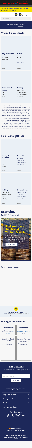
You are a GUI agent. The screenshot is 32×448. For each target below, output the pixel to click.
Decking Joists (20, 96)
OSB (3, 92)
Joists (3, 62)
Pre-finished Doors (21, 196)
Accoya (3, 64)
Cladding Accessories (6, 196)
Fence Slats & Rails (21, 60)
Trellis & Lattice (5, 162)
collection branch (24, 8)
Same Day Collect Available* (16, 24)
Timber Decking (20, 90)
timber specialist (10, 332)
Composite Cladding (6, 194)
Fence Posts (20, 55)
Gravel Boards (20, 62)
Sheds (3, 160)
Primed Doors (20, 164)
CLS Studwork (5, 57)
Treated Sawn (5, 59)
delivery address (12, 8)
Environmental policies (22, 331)
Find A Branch (11, 244)
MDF (3, 94)
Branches (6, 313)
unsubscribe (15, 370)
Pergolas (4, 166)
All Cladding (4, 199)
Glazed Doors (20, 160)
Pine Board (4, 90)
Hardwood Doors (21, 192)
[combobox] (16, 18)
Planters (3, 164)
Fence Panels (20, 58)
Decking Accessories (22, 94)
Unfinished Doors (21, 162)
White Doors (20, 158)
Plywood (3, 96)
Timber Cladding (5, 192)
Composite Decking (21, 92)
